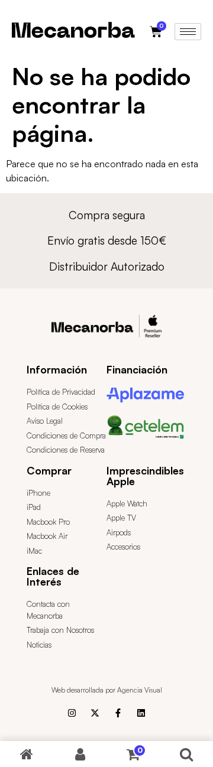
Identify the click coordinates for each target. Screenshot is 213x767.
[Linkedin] (141, 712)
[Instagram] (71, 712)
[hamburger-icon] (188, 31)
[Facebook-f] (118, 712)
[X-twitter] (95, 712)
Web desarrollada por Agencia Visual (106, 689)
